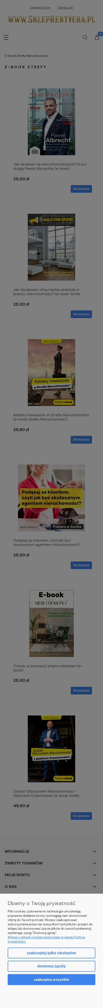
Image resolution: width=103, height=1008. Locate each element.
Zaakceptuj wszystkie (51, 979)
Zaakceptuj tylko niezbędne (51, 953)
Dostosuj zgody (51, 966)
